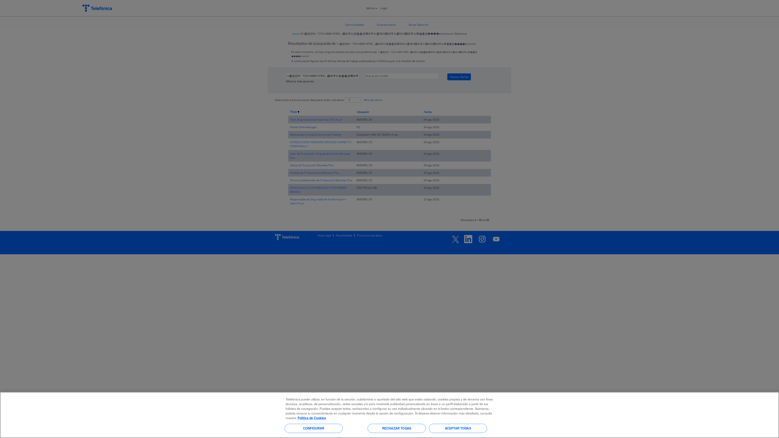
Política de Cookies (312, 418)
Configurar (313, 428)
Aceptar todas (458, 428)
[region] (389, 415)
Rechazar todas (396, 428)
